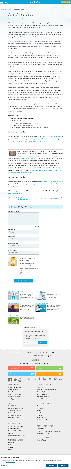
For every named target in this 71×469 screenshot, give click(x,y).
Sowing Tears (41, 440)
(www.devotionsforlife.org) (29, 158)
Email (60, 380)
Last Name (11, 236)
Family (39, 410)
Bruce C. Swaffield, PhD (15, 19)
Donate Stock (12, 433)
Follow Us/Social (42, 392)
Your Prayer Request (15, 211)
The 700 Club (12, 406)
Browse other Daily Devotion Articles (22, 118)
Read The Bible (42, 417)
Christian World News (15, 408)
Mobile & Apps (42, 394)
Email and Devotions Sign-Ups (47, 389)
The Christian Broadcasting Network (35, 363)
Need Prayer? (40, 291)
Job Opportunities (14, 399)
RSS (45, 380)
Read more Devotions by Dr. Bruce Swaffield (24, 123)
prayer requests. (13, 186)
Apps (34, 380)
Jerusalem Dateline (14, 410)
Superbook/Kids (13, 392)
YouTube (20, 380)
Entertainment (41, 408)
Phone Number (13, 250)
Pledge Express (13, 428)
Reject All (63, 465)
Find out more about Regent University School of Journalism (29, 127)
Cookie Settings (5, 465)
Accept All (51, 465)
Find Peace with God (14, 303)
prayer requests (13, 141)
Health (39, 413)
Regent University (14, 396)
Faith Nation (12, 413)
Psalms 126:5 (41, 429)
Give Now (66, 2)
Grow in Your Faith (13, 315)
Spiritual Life (19, 9)
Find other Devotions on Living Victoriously (23, 121)
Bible (29, 380)
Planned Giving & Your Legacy (18, 431)
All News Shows (13, 417)
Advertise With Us (43, 396)
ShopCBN (50, 380)
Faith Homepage (32, 353)
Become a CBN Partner (16, 426)
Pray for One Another (42, 303)
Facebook (9, 380)
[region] (35, 462)
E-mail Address (13, 243)
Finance (39, 415)
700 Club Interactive (15, 415)
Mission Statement (14, 387)
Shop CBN (11, 442)
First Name (11, 229)
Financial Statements (15, 394)
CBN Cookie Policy (10, 462)
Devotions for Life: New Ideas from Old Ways (47, 170)
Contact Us (40, 387)
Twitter (15, 380)
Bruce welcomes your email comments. (21, 172)
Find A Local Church (44, 420)
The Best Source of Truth (48, 353)
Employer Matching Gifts (16, 435)
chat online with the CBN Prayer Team (33, 141)
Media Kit (40, 399)
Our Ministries (13, 389)
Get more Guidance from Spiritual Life (22, 125)
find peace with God (38, 139)
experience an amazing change (51, 136)
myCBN (55, 380)
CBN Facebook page (15, 193)
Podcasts (39, 380)
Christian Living (6, 9)
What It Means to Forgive (42, 356)
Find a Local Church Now (15, 291)
